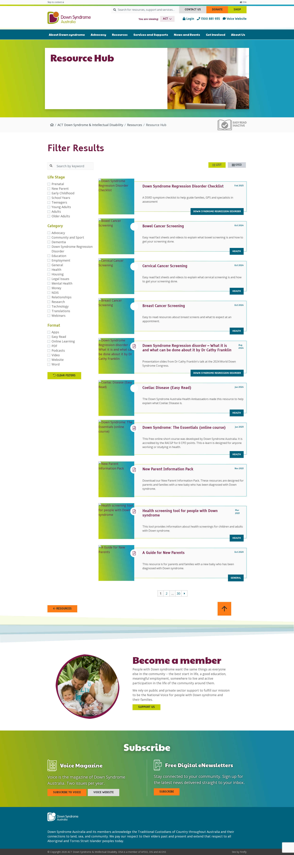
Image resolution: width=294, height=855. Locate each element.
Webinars (59, 315)
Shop (240, 10)
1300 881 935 (210, 18)
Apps (55, 332)
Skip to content (54, 2)
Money (56, 288)
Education (59, 256)
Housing (58, 274)
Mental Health (62, 283)
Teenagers (59, 202)
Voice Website (236, 18)
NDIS (55, 293)
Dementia (59, 242)
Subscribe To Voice (67, 792)
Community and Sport (68, 237)
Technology (60, 306)
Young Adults (61, 207)
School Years (61, 198)
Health (56, 270)
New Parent (60, 188)
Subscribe (166, 791)
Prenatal (58, 184)
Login (189, 18)
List (219, 165)
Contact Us (196, 10)
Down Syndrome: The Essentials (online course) (184, 428)
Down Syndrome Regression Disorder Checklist (183, 186)
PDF (54, 346)
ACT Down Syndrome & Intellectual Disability (90, 125)
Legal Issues (60, 279)
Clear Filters (66, 375)
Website (58, 360)
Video (56, 355)
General (57, 265)
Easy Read (59, 337)
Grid (238, 165)
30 (178, 593)
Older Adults (61, 216)
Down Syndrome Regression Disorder (72, 249)
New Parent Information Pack (167, 469)
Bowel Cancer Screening (163, 226)
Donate (220, 10)
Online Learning (63, 341)
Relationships (61, 297)
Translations (61, 311)
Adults (56, 211)
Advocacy (58, 233)
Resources (134, 125)
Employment (61, 260)
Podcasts (58, 350)
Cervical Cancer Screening (164, 266)
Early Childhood (63, 193)
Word (56, 364)
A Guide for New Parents (163, 553)
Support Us (146, 707)
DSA (244, 2)
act (165, 19)
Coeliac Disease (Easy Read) (166, 388)
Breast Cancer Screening (163, 306)
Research (58, 302)
